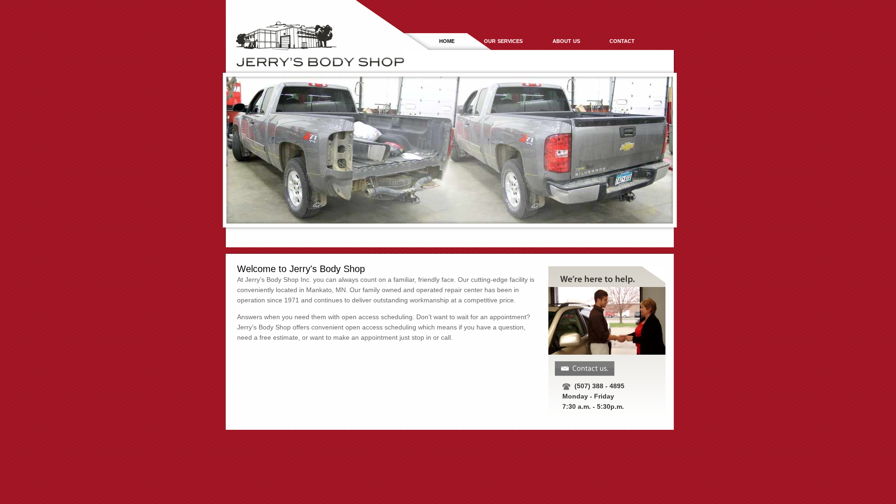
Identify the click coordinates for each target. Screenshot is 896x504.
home (447, 40)
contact (622, 40)
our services (503, 40)
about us (566, 40)
